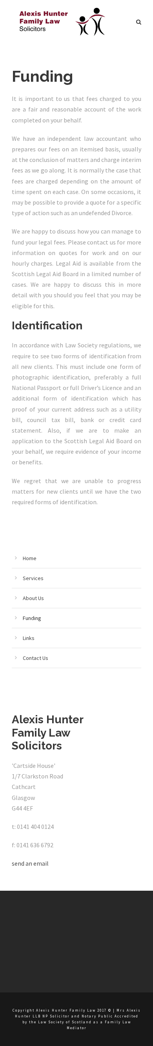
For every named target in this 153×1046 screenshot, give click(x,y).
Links (29, 638)
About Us (33, 598)
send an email (30, 863)
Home (29, 558)
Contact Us (35, 657)
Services (33, 578)
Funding (32, 618)
